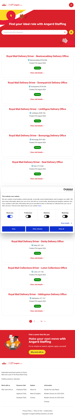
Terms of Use (37, 411)
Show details (65, 223)
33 (41, 321)
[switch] (28, 216)
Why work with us (7, 389)
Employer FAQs (21, 397)
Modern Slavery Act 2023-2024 (54, 393)
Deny (13, 229)
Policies (46, 401)
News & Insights (35, 393)
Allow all (61, 229)
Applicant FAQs (21, 393)
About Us (33, 389)
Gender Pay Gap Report (51, 389)
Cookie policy (48, 411)
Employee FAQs (21, 389)
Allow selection (37, 229)
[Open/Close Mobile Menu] (71, 5)
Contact (32, 397)
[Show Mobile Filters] (71, 32)
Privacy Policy (27, 411)
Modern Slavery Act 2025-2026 (54, 397)
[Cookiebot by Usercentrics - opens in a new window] (65, 189)
